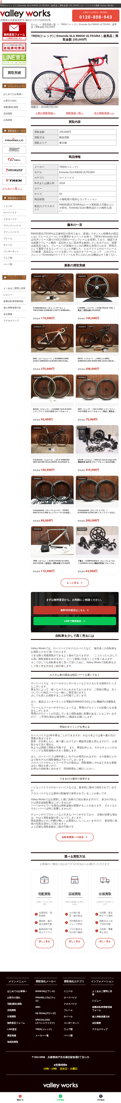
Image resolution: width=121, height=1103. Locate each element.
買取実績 (14, 72)
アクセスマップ (11, 320)
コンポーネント (11, 251)
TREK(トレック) (43, 1029)
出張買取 (7, 120)
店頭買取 (7, 113)
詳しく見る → (44, 943)
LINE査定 (60, 1100)
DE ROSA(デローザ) (45, 1013)
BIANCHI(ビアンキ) (45, 991)
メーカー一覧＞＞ (12, 188)
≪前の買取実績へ (45, 113)
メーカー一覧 (42, 1035)
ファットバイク (11, 232)
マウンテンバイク (12, 225)
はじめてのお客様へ (13, 94)
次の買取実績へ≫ (104, 113)
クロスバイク (10, 219)
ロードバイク (10, 212)
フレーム (7, 238)
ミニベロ (7, 206)
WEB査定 (101, 1100)
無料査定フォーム (16, 1023)
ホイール (7, 245)
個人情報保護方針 (12, 307)
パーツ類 (7, 264)
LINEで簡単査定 (72, 621)
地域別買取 (12, 1042)
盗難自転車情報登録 (13, 301)
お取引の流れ (10, 100)
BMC (37, 1007)
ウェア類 (7, 258)
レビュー (7, 294)
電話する (20, 1100)
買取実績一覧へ (75, 113)
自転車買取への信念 (73, 837)
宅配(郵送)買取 (10, 107)
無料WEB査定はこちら (72, 610)
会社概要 (7, 314)
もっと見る (73, 582)
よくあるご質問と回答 (14, 288)
